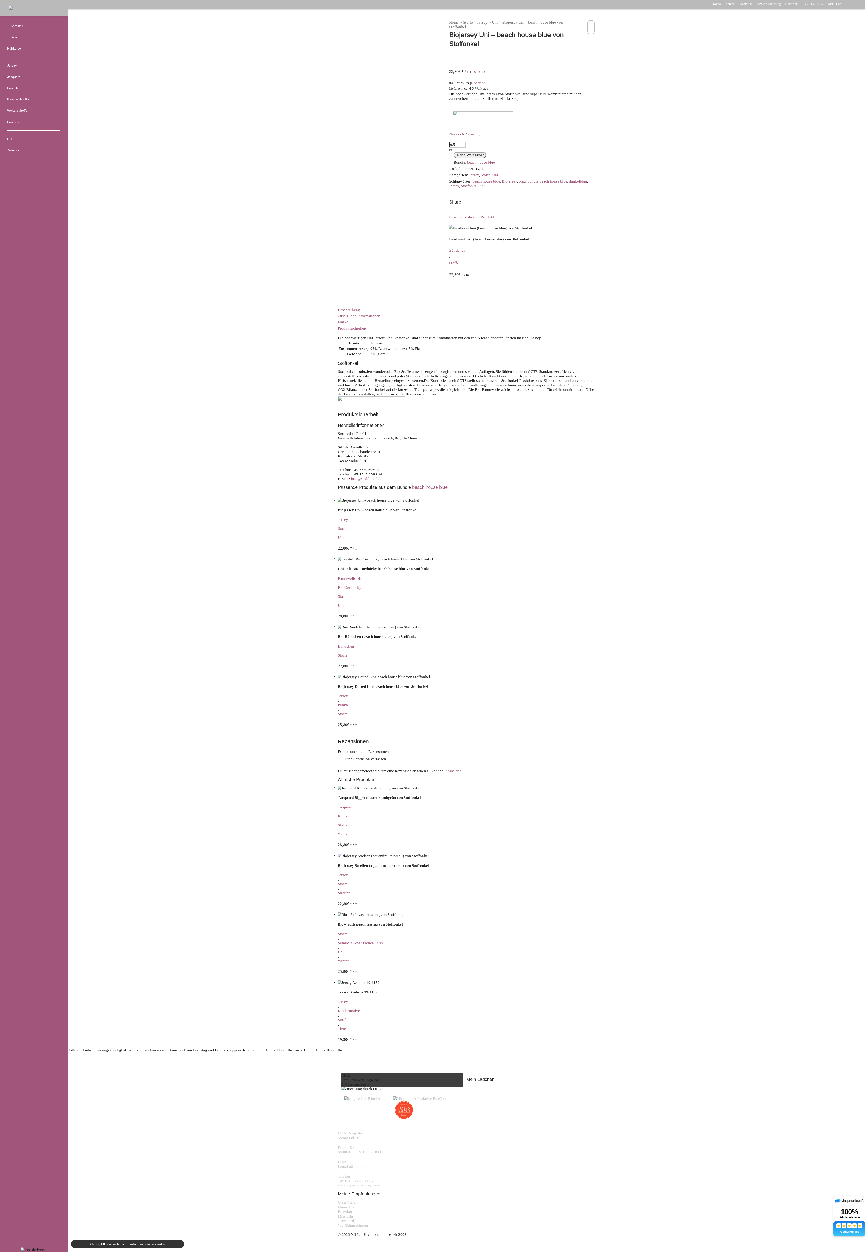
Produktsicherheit (352, 328)
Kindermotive (349, 1011)
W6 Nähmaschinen (353, 1225)
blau (522, 181)
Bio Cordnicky (349, 587)
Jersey (482, 22)
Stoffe (468, 22)
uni (482, 186)
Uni (495, 22)
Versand (479, 83)
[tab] (466, 310)
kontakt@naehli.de (353, 1166)
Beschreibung (349, 310)
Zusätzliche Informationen (359, 316)
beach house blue (481, 162)
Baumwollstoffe (350, 578)
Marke (343, 322)
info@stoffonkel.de (366, 479)
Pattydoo (345, 1211)
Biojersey (509, 181)
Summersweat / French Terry (360, 943)
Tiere (342, 1029)
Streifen (344, 893)
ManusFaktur (348, 1207)
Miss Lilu (345, 1216)
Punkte (343, 705)
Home (454, 22)
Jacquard (345, 807)
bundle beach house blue (547, 181)
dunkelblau (578, 181)
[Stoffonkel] (483, 118)
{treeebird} (347, 1221)
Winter (343, 834)
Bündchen (457, 250)
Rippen (343, 816)
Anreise (78, 1063)
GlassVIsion (347, 1202)
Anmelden (453, 771)
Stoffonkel (469, 186)
